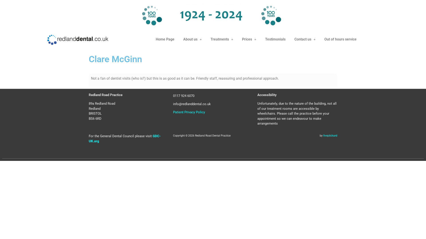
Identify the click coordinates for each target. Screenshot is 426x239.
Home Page (165, 39)
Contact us (302, 39)
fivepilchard (330, 135)
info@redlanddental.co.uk (192, 104)
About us (190, 39)
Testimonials (275, 39)
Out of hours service (340, 39)
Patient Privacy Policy (189, 112)
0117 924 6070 (183, 96)
